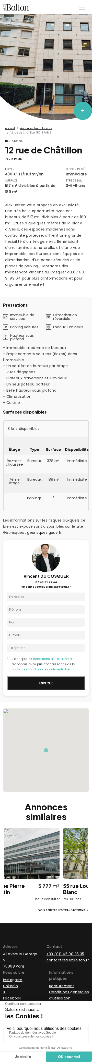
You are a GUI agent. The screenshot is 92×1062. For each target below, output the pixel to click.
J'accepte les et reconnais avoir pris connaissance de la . (43, 664)
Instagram (12, 979)
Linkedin (10, 985)
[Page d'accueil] (16, 7)
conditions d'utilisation (51, 659)
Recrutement (61, 985)
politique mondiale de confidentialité (41, 669)
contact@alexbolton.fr (68, 960)
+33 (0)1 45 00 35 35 (65, 954)
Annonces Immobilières (36, 128)
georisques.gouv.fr (44, 532)
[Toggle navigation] (82, 7)
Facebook (12, 998)
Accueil (10, 128)
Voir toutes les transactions (61, 910)
